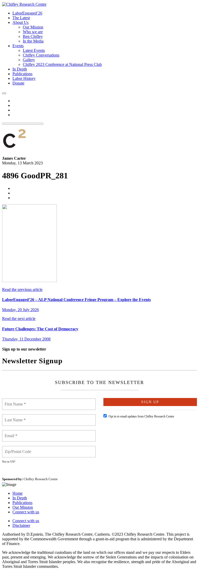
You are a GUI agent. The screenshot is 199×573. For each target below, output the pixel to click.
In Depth (19, 498)
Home (17, 493)
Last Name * (15, 416)
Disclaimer (21, 525)
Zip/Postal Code (18, 448)
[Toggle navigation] (4, 93)
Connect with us (25, 512)
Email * (11, 432)
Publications (22, 502)
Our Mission (22, 507)
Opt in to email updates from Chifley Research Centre (141, 416)
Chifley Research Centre (41, 479)
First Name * (15, 401)
